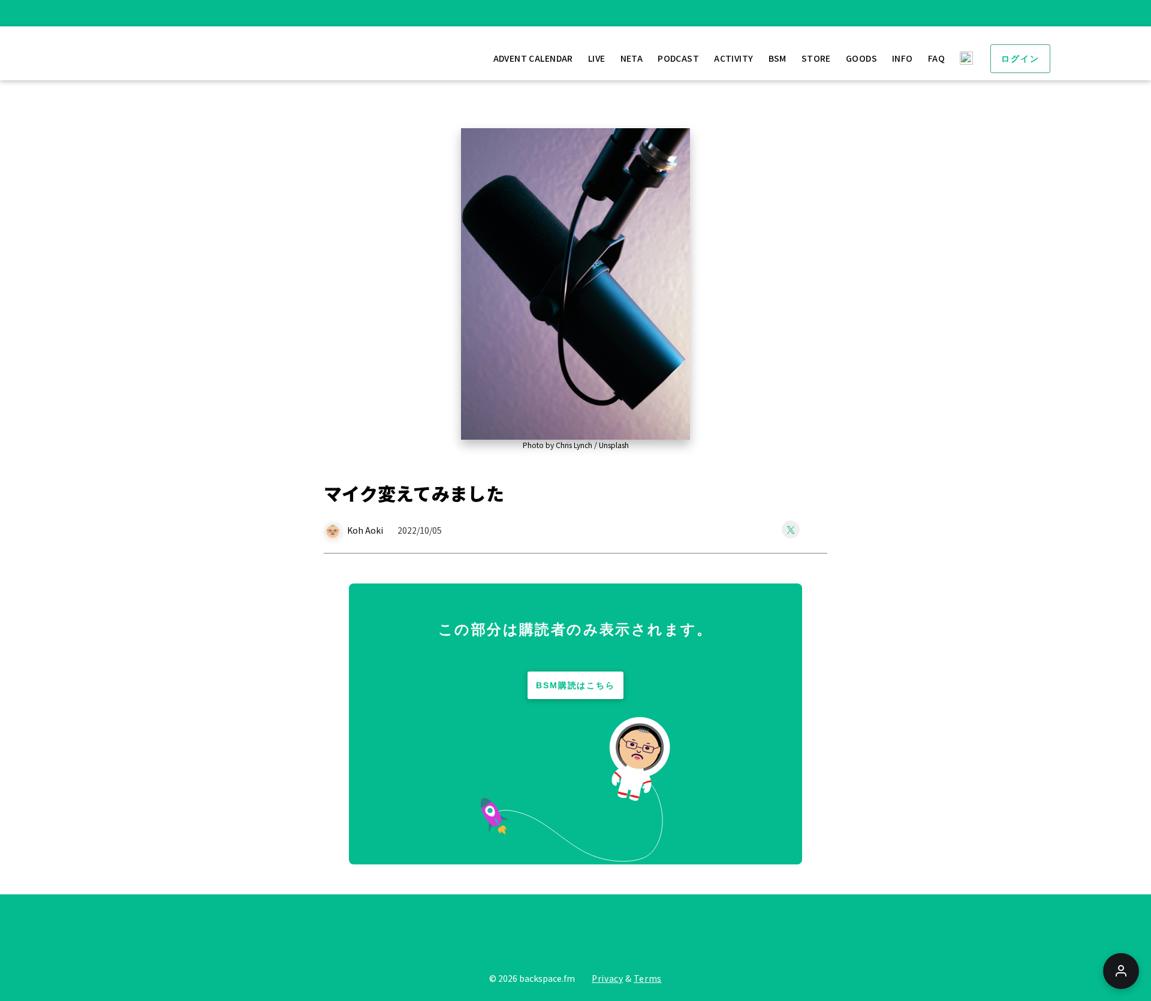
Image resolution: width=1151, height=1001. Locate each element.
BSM (778, 58)
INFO (902, 58)
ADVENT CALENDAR (533, 58)
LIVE (596, 58)
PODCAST (678, 58)
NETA (631, 58)
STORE (816, 58)
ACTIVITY (733, 58)
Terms (648, 978)
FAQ (936, 58)
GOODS (861, 58)
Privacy (607, 978)
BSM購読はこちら (576, 685)
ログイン (1020, 58)
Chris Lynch (574, 445)
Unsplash (614, 445)
